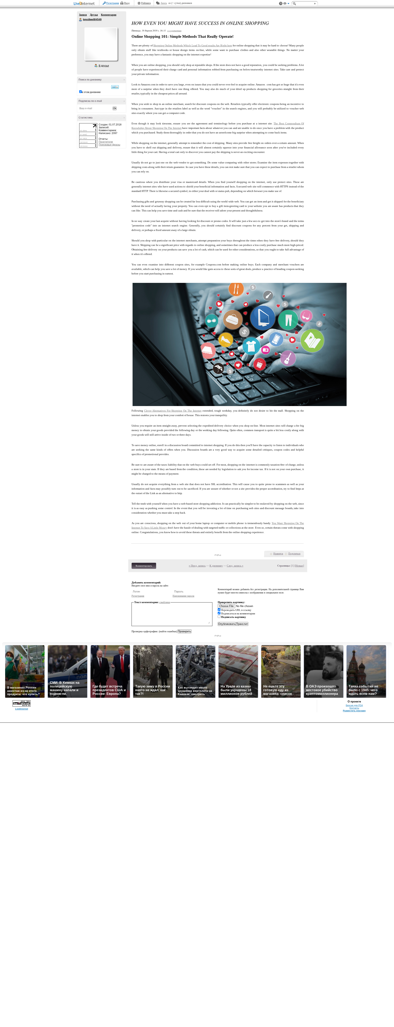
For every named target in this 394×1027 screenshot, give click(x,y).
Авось (163, 3)
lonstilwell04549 (80, 19)
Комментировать (144, 566)
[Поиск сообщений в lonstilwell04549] (115, 87)
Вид (286, 4)
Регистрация (112, 3)
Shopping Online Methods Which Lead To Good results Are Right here (192, 45)
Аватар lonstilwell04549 (100, 44)
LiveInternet (85, 4)
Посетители (106, 141)
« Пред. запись (197, 565)
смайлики (164, 602)
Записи (83, 14)
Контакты (354, 708)
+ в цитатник (174, 30)
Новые (299, 565)
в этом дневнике (91, 92)
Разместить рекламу (354, 710)
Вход (126, 3)
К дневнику (216, 565)
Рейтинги (146, 3)
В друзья (104, 65)
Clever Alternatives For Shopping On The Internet (173, 410)
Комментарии (108, 14)
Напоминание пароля (183, 595)
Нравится (278, 553)
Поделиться (294, 553)
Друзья (94, 14)
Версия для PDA (354, 705)
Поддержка (280, 3)
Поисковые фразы (109, 144)
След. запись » (235, 565)
